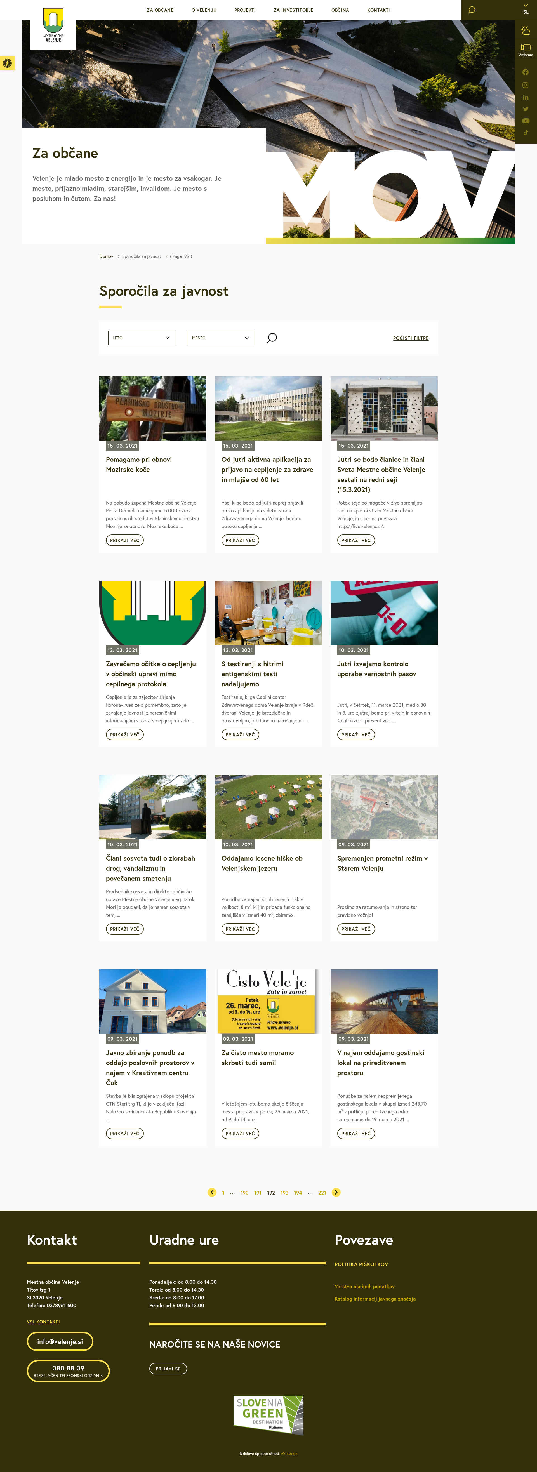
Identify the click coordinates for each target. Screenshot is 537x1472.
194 (298, 1192)
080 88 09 (68, 1370)
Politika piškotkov (361, 1264)
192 (271, 1192)
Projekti (245, 10)
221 (322, 1192)
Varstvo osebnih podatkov (365, 1286)
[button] (7, 63)
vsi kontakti (43, 1322)
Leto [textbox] (118, 337)
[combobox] (141, 338)
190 (245, 1192)
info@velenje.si (60, 1341)
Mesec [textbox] (198, 337)
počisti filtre (411, 338)
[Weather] (526, 30)
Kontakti (378, 10)
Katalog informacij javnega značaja (375, 1298)
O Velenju (204, 10)
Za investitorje (294, 10)
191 (258, 1192)
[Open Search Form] (272, 338)
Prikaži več (125, 540)
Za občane (160, 10)
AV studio (289, 1453)
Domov (106, 256)
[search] (471, 10)
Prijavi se (168, 1369)
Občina (340, 10)
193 (284, 1192)
